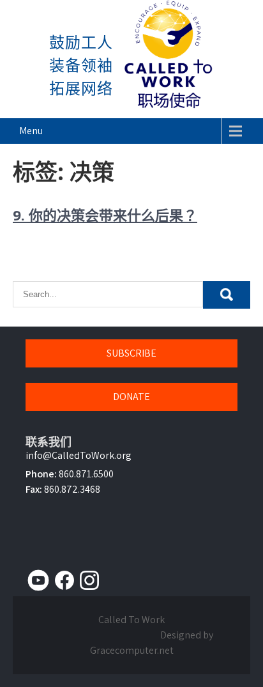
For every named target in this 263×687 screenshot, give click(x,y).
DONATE (131, 396)
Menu (31, 130)
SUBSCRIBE (131, 353)
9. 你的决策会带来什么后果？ (105, 214)
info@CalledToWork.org (79, 455)
